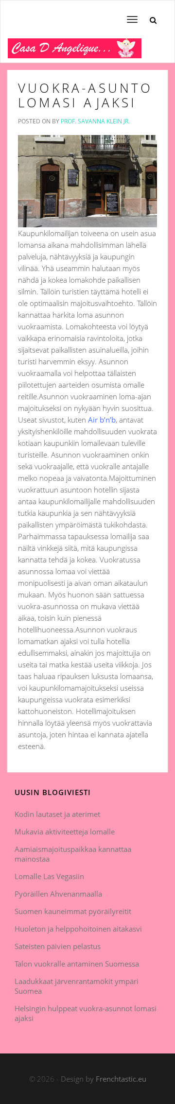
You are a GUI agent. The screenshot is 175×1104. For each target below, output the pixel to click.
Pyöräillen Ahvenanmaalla (58, 894)
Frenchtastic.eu (121, 1079)
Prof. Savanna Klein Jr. (95, 121)
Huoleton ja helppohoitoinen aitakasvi (78, 929)
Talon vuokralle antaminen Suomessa (77, 963)
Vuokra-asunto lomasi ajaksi (85, 95)
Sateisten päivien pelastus (58, 946)
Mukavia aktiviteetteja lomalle (65, 831)
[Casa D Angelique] (74, 50)
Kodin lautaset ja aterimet (57, 814)
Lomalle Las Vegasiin (49, 876)
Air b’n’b (102, 420)
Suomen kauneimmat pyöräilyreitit (73, 911)
